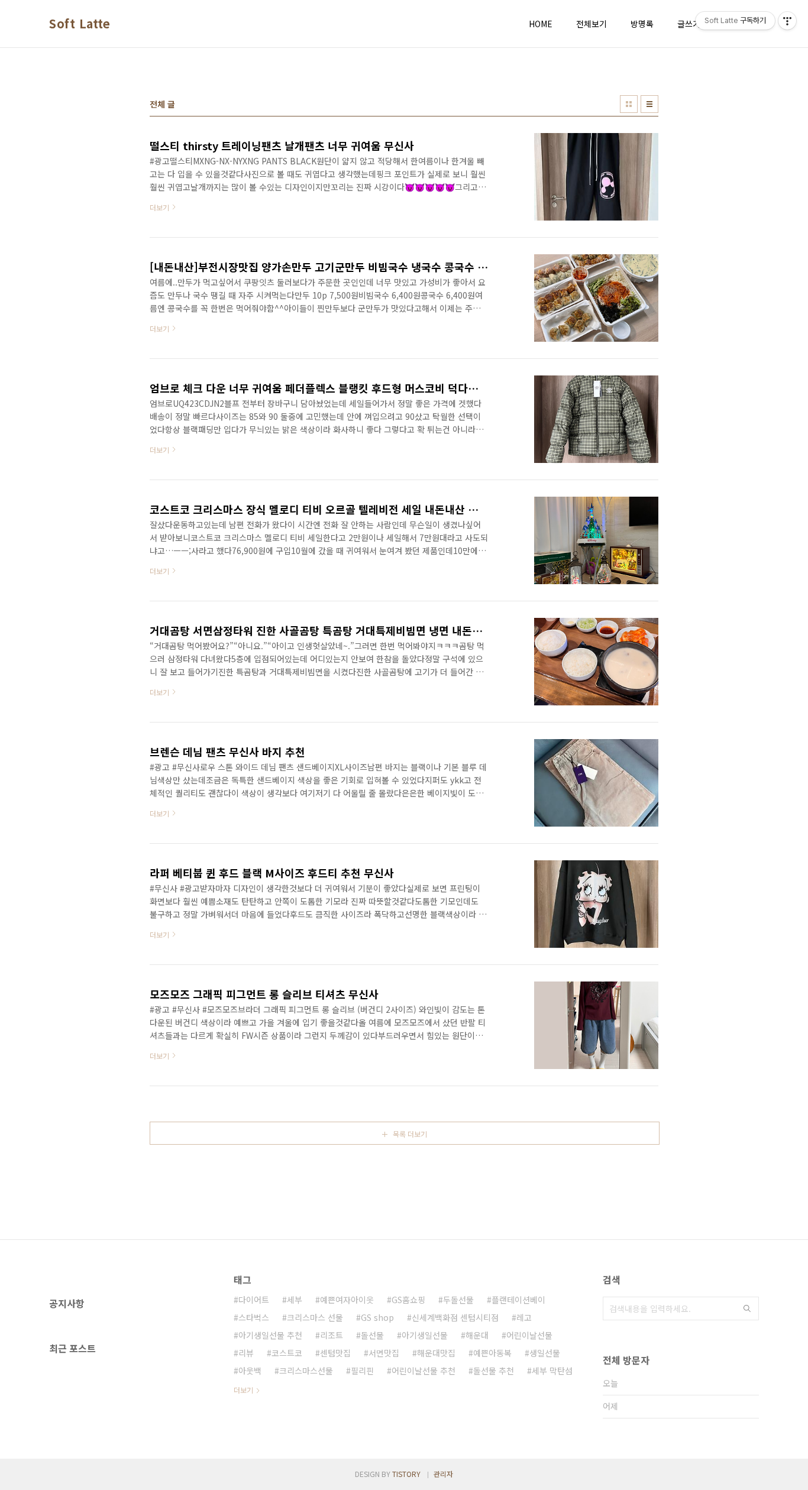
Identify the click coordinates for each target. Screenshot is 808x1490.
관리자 (443, 1474)
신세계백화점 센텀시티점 (455, 1317)
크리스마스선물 (306, 1370)
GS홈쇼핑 (408, 1300)
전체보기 (591, 24)
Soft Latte (79, 23)
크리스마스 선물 (315, 1317)
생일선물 (544, 1353)
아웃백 (249, 1370)
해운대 (477, 1335)
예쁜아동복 (492, 1353)
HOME (540, 24)
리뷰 (246, 1353)
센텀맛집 (335, 1353)
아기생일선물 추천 (270, 1335)
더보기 (243, 1390)
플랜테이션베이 (518, 1300)
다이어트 (253, 1300)
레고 (524, 1317)
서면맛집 (384, 1353)
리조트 (331, 1335)
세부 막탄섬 (552, 1370)
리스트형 (649, 104)
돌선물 (372, 1335)
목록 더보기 (410, 1134)
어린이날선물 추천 (423, 1370)
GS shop (377, 1317)
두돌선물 (458, 1300)
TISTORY (406, 1474)
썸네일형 (629, 104)
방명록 (642, 24)
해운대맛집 (436, 1353)
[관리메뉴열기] (787, 21)
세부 (294, 1300)
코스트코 (287, 1353)
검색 (747, 1308)
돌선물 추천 (493, 1370)
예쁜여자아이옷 (347, 1300)
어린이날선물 (529, 1335)
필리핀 (362, 1370)
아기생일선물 (425, 1335)
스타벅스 (253, 1317)
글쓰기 (688, 24)
